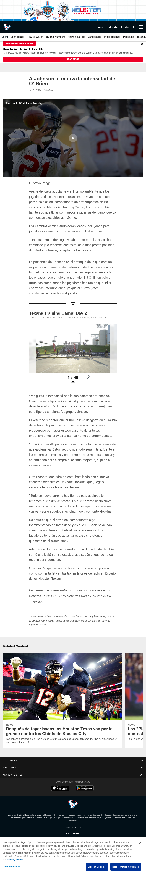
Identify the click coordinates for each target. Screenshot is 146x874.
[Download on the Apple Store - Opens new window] (60, 789)
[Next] (88, 377)
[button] (73, 138)
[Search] (134, 27)
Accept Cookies (97, 866)
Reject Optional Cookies (125, 866)
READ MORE (73, 59)
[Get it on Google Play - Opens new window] (85, 790)
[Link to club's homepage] (7, 25)
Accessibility (73, 833)
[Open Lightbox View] (73, 356)
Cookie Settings (11, 866)
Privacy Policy (73, 827)
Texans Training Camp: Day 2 (58, 312)
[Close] (142, 44)
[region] (73, 855)
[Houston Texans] (73, 805)
